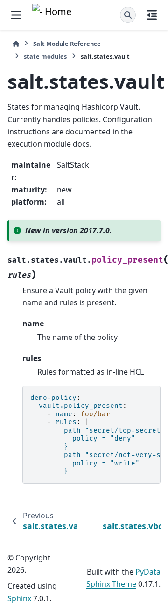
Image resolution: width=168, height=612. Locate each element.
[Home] (16, 44)
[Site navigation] (16, 15)
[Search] (128, 15)
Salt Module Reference (67, 43)
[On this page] (152, 15)
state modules (45, 56)
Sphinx (19, 598)
